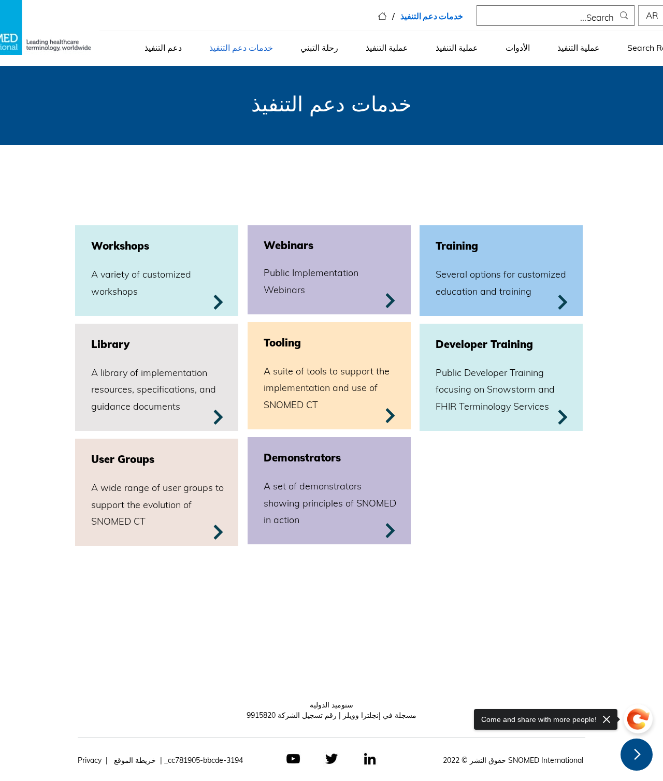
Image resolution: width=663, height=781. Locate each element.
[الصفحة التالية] (637, 755)
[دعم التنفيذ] (382, 16)
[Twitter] (331, 758)
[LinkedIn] (370, 758)
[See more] (218, 302)
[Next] (218, 532)
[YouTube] (293, 758)
